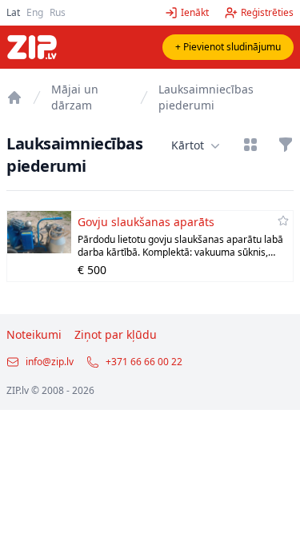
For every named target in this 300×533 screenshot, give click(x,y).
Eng (34, 12)
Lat (13, 12)
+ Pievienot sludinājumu (228, 47)
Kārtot (187, 145)
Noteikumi (34, 334)
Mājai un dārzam (74, 97)
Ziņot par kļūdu (115, 334)
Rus (58, 12)
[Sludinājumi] (14, 97)
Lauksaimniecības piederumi (206, 97)
